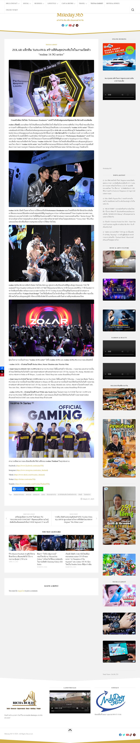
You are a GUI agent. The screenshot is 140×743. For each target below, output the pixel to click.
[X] (2, 371)
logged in (21, 591)
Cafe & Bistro (67, 3)
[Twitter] (66, 25)
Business (38, 3)
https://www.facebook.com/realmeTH (30, 465)
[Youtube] (70, 25)
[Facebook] (63, 25)
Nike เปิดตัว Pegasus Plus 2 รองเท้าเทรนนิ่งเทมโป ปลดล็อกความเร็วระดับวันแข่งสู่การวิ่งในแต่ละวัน (119, 201)
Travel (82, 3)
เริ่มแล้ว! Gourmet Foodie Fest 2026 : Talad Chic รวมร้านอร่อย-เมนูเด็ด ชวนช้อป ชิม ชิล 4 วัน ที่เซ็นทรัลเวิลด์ (119, 224)
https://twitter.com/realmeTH (25, 479)
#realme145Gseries (19, 494)
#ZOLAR (28, 494)
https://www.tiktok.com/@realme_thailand (29, 474)
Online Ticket (12, 10)
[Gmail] (77, 25)
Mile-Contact (11, 3)
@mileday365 (107, 168)
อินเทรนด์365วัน (51, 494)
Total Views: (107, 674)
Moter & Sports (112, 3)
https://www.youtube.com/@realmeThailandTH (32, 484)
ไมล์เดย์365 (87, 494)
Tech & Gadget (97, 3)
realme (43, 494)
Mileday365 (70, 14)
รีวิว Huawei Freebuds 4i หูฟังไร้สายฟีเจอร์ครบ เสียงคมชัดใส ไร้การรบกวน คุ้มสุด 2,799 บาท (22, 556)
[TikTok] (73, 25)
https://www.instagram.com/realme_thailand (32, 470)
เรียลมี (80, 494)
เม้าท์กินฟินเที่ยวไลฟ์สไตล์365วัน (67, 494)
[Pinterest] (2, 374)
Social (26, 3)
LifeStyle (52, 3)
